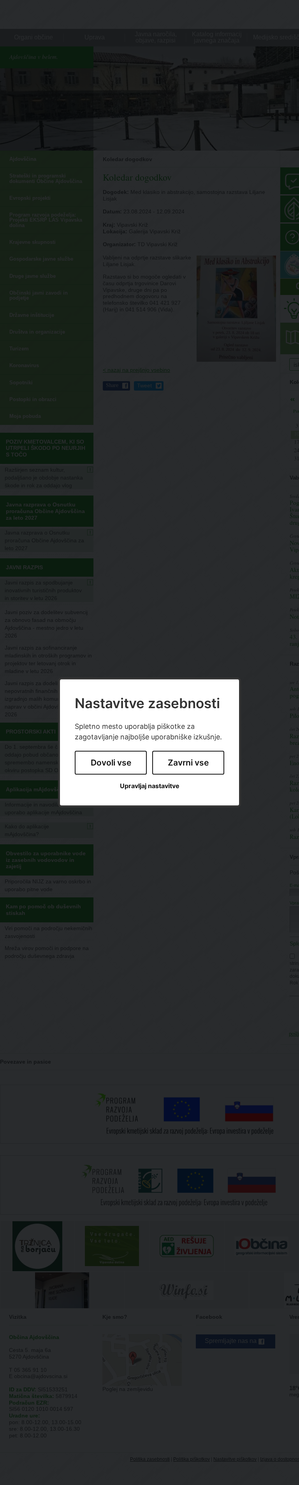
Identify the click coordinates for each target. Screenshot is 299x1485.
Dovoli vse (111, 762)
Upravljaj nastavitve (149, 786)
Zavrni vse (188, 762)
